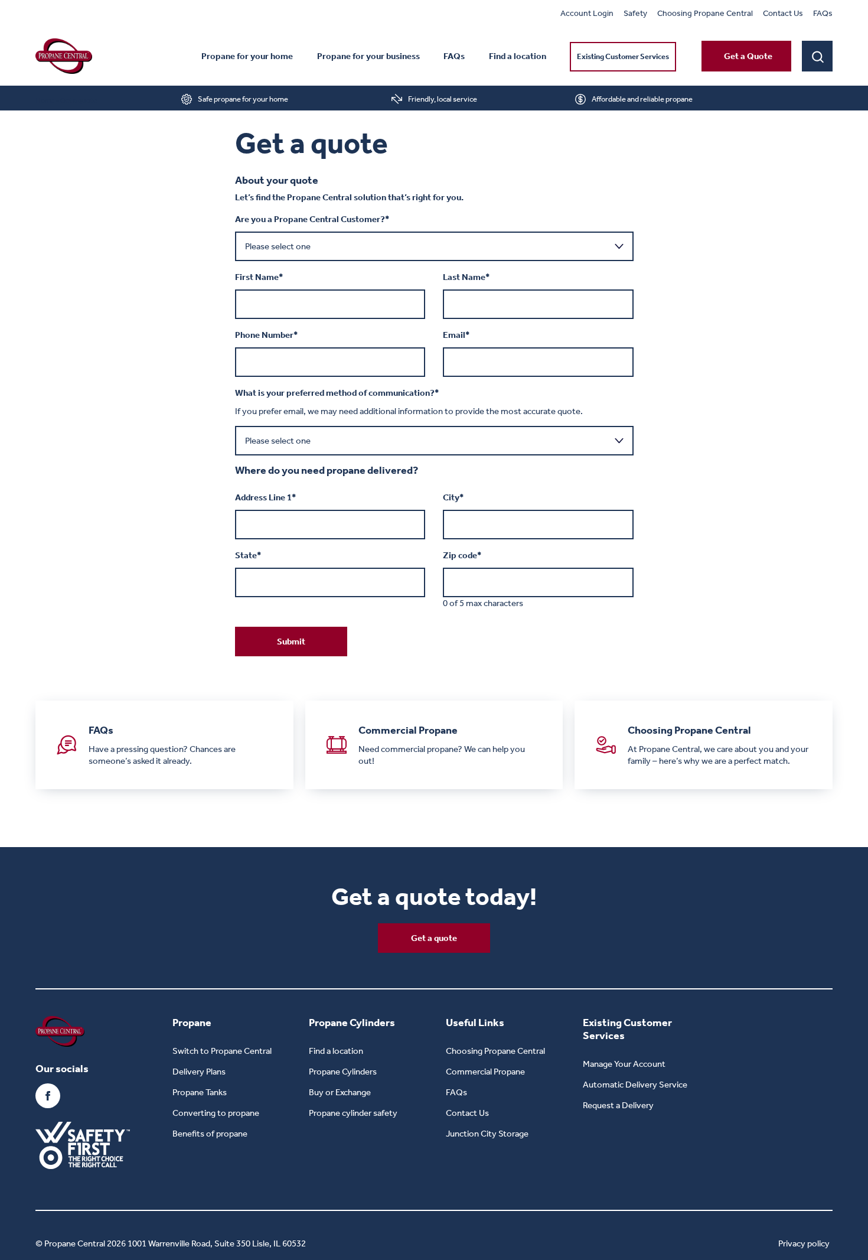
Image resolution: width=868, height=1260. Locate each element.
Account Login (587, 13)
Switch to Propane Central (222, 1051)
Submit (291, 641)
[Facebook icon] (47, 1095)
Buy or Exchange (340, 1092)
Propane (191, 1022)
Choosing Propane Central (705, 13)
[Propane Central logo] (63, 56)
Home (44, 100)
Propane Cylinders (352, 1022)
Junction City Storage (487, 1133)
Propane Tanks (199, 1092)
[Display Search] (817, 56)
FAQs (823, 13)
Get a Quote (748, 56)
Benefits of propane (209, 1133)
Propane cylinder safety (353, 1113)
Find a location (517, 56)
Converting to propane (215, 1113)
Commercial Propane (485, 1071)
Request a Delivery (618, 1105)
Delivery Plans (199, 1071)
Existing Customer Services (623, 56)
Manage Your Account (624, 1064)
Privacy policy (804, 1243)
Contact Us (783, 13)
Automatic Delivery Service (635, 1084)
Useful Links (475, 1022)
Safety (635, 13)
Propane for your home (247, 56)
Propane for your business (368, 56)
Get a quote (434, 938)
